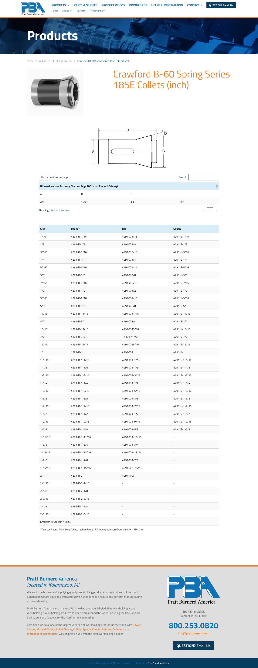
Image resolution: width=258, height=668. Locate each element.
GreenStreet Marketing (158, 663)
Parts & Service (85, 5)
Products (59, 5)
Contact (193, 5)
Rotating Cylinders (113, 629)
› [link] (216, 210)
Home (55, 11)
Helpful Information (167, 5)
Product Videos (113, 5)
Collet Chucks (64, 629)
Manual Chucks (46, 629)
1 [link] (210, 210)
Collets (77, 629)
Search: (183, 177)
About (65, 11)
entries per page (59, 177)
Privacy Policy (97, 11)
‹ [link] (203, 210)
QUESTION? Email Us (221, 5)
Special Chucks (92, 629)
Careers (81, 11)
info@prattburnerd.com (193, 633)
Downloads (138, 5)
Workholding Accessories (42, 634)
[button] (217, 186)
